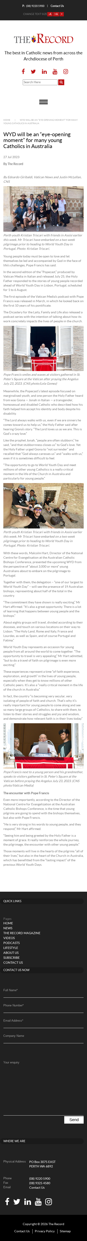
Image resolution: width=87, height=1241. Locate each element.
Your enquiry (11, 1062)
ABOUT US (11, 953)
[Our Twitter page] (33, 72)
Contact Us (37, 1187)
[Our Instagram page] (64, 72)
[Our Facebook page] (23, 72)
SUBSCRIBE (11, 957)
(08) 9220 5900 (33, 6)
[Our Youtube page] (55, 72)
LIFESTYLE (10, 948)
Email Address (13, 1020)
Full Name (10, 990)
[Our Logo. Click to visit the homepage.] (43, 38)
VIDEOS (9, 938)
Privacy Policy (45, 1231)
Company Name (13, 1035)
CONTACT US (13, 962)
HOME (8, 923)
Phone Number (13, 1005)
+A (56, 14)
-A (50, 14)
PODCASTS (11, 943)
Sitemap (65, 1231)
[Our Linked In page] (44, 72)
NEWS (7, 928)
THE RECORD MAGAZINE (21, 933)
